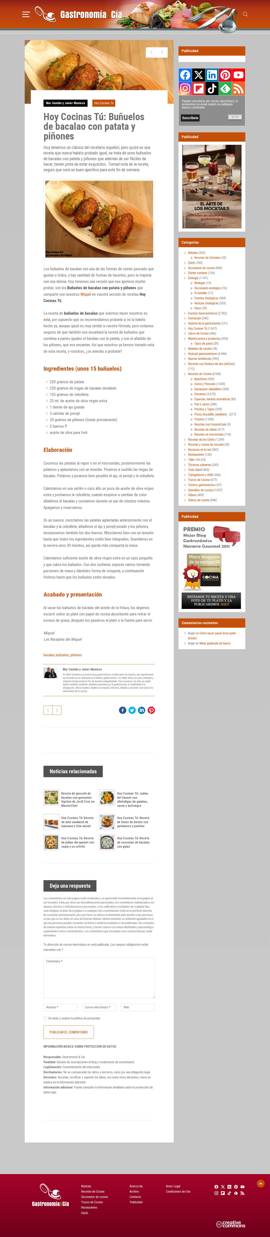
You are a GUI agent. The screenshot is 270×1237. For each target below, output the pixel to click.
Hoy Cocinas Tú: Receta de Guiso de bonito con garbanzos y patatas (133, 822)
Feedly (225, 88)
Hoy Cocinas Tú (103, 103)
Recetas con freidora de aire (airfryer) (211, 364)
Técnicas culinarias (199, 465)
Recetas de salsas (205, 429)
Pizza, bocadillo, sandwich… (211, 414)
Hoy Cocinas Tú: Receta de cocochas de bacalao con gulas (133, 842)
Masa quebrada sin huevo (214, 643)
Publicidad (136, 1202)
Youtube (238, 74)
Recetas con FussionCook (210, 424)
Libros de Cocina (198, 333)
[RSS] (242, 1193)
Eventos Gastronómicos (202, 313)
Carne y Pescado (204, 384)
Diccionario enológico (207, 288)
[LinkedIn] (229, 1187)
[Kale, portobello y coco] (162, 52)
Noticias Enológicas (206, 303)
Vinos (197, 308)
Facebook (185, 75)
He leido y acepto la (74, 1018)
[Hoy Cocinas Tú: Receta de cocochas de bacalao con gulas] (108, 842)
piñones (76, 655)
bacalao (48, 655)
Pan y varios (201, 404)
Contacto (135, 1197)
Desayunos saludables (207, 389)
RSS (238, 88)
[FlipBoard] (222, 1193)
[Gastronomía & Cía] (78, 14)
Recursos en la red (199, 450)
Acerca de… (137, 1186)
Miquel (85, 294)
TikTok (211, 88)
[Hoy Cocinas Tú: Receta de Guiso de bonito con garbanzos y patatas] (108, 822)
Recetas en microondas (209, 434)
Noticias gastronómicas (202, 354)
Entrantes (200, 394)
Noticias (86, 1186)
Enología (193, 278)
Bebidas (193, 253)
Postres (199, 419)
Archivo (134, 1191)
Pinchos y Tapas (204, 409)
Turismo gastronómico (202, 485)
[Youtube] (242, 1187)
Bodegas (199, 283)
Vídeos (192, 495)
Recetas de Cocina (199, 374)
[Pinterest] (235, 1187)
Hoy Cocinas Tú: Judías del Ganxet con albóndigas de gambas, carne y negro (132, 800)
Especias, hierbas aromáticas (212, 399)
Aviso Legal (173, 1186)
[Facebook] (215, 1187)
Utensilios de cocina (200, 490)
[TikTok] (229, 1193)
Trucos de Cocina (199, 480)
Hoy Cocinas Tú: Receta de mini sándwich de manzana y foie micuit (77, 822)
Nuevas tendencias (199, 359)
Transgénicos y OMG (200, 475)
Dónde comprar (197, 273)
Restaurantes (196, 454)
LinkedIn (211, 74)
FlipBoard (198, 88)
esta (46, 319)
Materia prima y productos (204, 338)
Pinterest (225, 74)
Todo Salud (195, 470)
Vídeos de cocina (198, 500)
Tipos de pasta (203, 343)
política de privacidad (87, 1018)
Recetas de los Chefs (201, 439)
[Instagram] (215, 1193)
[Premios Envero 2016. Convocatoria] (151, 52)
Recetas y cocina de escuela (206, 444)
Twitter (198, 74)
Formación (194, 318)
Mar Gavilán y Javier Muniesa (65, 103)
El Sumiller (200, 293)
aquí (53, 1092)
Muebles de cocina (199, 349)
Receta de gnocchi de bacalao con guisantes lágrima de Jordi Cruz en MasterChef (77, 800)
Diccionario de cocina (201, 268)
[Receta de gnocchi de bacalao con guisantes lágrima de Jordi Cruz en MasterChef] (52, 797)
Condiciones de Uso (178, 1191)
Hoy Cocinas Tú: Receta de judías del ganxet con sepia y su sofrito (77, 842)
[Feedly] (235, 1193)
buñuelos (62, 655)
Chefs (191, 263)
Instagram (185, 88)
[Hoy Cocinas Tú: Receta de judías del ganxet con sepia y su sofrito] (52, 842)
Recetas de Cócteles (207, 258)
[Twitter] (222, 1187)
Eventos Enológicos (206, 298)
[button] (26, 13)
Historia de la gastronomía (204, 323)
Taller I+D (194, 460)
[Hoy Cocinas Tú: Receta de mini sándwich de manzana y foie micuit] (52, 822)
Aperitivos (200, 379)
